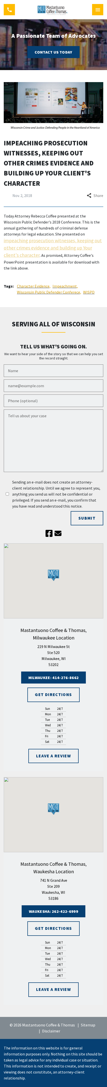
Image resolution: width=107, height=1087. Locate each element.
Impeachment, (65, 286)
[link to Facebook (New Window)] (49, 533)
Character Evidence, (34, 286)
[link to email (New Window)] (57, 533)
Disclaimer (51, 1030)
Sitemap (88, 1024)
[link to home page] (53, 9)
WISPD (89, 292)
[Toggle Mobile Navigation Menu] (97, 9)
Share (98, 195)
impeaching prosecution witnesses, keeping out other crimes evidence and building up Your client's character (53, 248)
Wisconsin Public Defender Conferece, (49, 292)
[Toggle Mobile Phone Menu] (9, 9)
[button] (53, 575)
